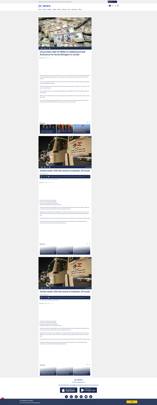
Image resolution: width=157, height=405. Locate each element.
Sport (69, 9)
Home (40, 9)
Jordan (44, 9)
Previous (89, 122)
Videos (80, 9)
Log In (111, 1)
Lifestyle (64, 9)
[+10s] (88, 177)
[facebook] (66, 396)
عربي (115, 5)
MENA (54, 9)
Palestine (49, 9)
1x (44, 176)
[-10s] (86, 177)
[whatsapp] (81, 396)
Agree (131, 401)
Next (87, 122)
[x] (71, 396)
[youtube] (86, 396)
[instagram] (76, 396)
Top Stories (74, 9)
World (59, 9)
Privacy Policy (37, 402)
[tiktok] (90, 396)
